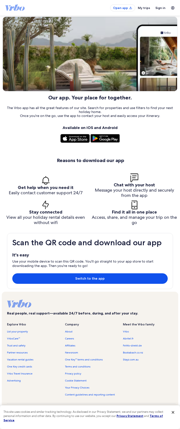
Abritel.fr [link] (128, 338)
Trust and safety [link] (16, 345)
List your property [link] (17, 331)
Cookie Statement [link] (75, 380)
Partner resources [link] (17, 352)
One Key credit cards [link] (19, 366)
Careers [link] (69, 338)
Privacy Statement (130, 416)
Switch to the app (90, 278)
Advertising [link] (14, 380)
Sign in (160, 8)
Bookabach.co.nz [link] (133, 352)
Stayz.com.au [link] (131, 359)
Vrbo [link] (126, 331)
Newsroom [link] (71, 352)
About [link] (68, 331)
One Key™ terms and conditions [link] (84, 359)
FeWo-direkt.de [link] (132, 345)
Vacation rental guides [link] (20, 359)
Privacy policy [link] (73, 373)
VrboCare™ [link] (13, 338)
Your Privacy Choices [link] (77, 387)
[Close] (173, 412)
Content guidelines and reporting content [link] (90, 394)
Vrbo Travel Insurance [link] (19, 373)
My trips (144, 8)
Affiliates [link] (70, 345)
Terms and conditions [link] (77, 366)
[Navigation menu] (172, 8)
